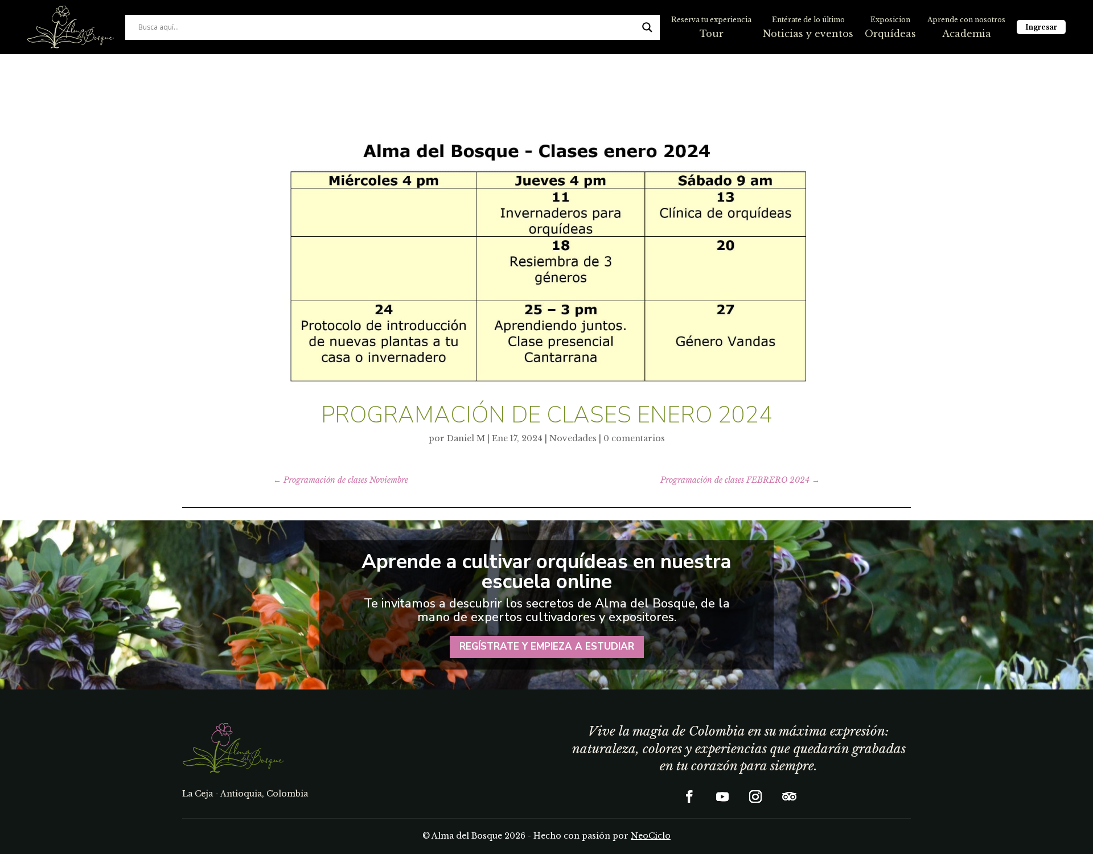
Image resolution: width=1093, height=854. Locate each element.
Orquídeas (890, 33)
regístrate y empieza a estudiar (546, 646)
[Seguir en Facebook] (689, 796)
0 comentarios (634, 438)
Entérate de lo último (808, 19)
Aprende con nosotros (966, 19)
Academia (966, 33)
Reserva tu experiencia (711, 19)
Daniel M (466, 438)
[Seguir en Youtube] (722, 796)
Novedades (573, 438)
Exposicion (890, 19)
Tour (712, 33)
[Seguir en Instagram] (755, 796)
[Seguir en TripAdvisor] (788, 796)
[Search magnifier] (647, 27)
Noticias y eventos (808, 33)
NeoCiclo (651, 836)
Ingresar (1041, 27)
